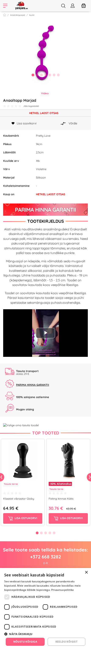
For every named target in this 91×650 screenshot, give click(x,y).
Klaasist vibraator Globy (18, 498)
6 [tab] (54, 75)
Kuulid (31, 15)
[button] (45, 634)
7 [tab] (58, 75)
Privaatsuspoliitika (62, 590)
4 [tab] (45, 75)
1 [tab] (33, 75)
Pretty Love (43, 135)
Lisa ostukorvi (25, 518)
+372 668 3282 (45, 557)
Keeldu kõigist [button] (66, 641)
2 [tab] (37, 75)
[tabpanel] (45, 52)
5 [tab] (50, 75)
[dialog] (45, 609)
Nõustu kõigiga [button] (25, 641)
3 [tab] (41, 75)
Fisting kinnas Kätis (61, 498)
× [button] (86, 572)
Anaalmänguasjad (17, 15)
